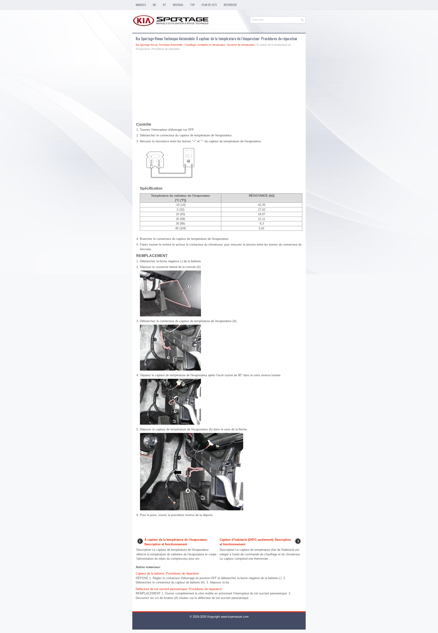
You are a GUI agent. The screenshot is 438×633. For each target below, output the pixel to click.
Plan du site (209, 5)
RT (164, 5)
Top (192, 5)
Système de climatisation (241, 44)
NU (154, 5)
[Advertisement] (219, 87)
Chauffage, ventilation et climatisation (205, 44)
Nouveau (178, 5)
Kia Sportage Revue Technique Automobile (159, 44)
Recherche (230, 5)
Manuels (141, 5)
